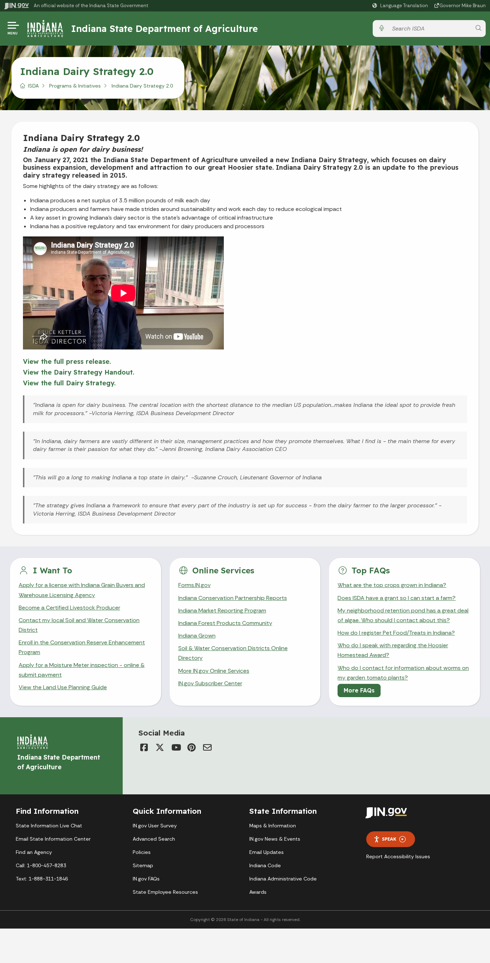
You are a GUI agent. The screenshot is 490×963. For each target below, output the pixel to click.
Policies (142, 852)
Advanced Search (154, 839)
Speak (389, 839)
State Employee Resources (165, 892)
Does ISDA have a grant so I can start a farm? (397, 598)
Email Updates (266, 852)
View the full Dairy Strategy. (69, 383)
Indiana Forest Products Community (225, 623)
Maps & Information (272, 825)
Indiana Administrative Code (283, 878)
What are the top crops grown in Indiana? (392, 585)
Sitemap (143, 865)
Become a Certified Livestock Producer (69, 607)
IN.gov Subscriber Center (210, 683)
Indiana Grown (197, 635)
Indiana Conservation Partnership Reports (232, 598)
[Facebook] (144, 747)
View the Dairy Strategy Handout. (78, 372)
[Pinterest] (191, 747)
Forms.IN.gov (194, 585)
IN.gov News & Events (274, 839)
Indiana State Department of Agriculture (164, 28)
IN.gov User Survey (155, 825)
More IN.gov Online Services (213, 671)
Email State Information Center (53, 839)
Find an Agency (34, 852)
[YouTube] (176, 747)
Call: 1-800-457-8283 (41, 865)
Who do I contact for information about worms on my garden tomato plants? (403, 672)
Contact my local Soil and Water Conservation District (79, 625)
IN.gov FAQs (146, 878)
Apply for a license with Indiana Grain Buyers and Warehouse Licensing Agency (82, 589)
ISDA (33, 86)
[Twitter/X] (160, 747)
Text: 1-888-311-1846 (42, 878)
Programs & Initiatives (75, 86)
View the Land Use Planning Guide (63, 687)
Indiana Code (265, 865)
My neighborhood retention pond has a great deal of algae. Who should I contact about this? (403, 615)
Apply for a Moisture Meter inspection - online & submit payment (82, 669)
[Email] (207, 747)
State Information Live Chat (49, 825)
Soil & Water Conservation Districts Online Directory (233, 653)
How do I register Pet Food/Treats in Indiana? (396, 632)
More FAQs (359, 690)
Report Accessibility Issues (398, 856)
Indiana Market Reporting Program (222, 610)
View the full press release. (67, 361)
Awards (258, 892)
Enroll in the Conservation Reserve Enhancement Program (82, 647)
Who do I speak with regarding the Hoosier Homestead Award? (393, 650)
